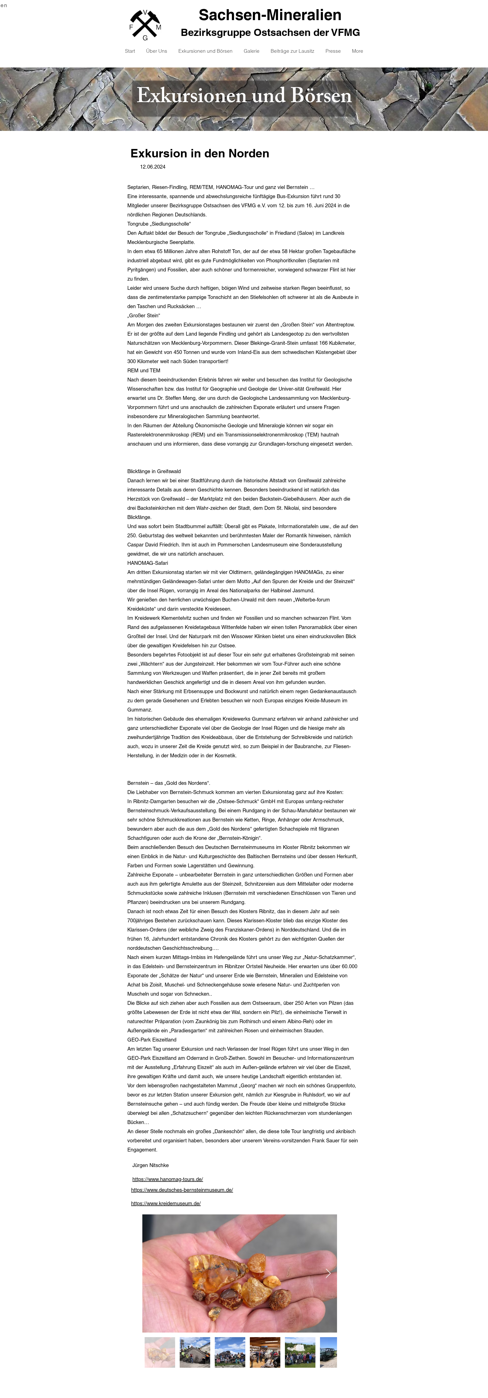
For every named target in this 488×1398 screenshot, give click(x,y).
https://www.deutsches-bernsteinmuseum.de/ (182, 1190)
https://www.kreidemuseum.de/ (166, 1203)
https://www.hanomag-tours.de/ (167, 1179)
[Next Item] (328, 1274)
